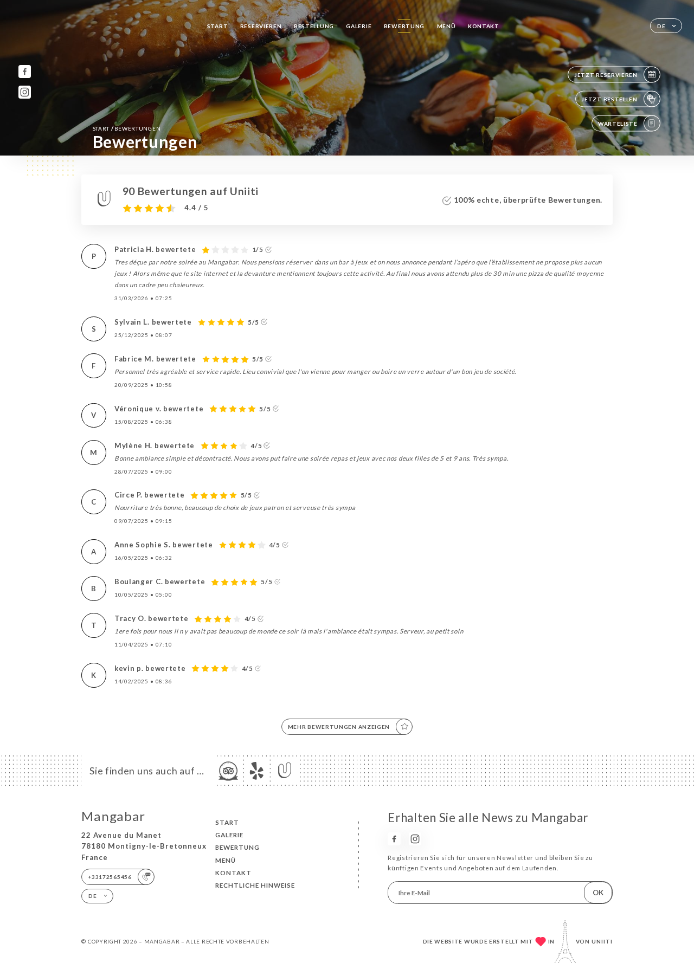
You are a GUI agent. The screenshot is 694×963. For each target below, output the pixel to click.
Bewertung (404, 26)
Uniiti (602, 941)
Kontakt (483, 26)
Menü (446, 26)
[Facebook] (24, 71)
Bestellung (314, 26)
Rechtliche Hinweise (255, 885)
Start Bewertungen (127, 128)
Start (217, 26)
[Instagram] (24, 92)
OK (598, 892)
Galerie (358, 26)
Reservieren (261, 26)
